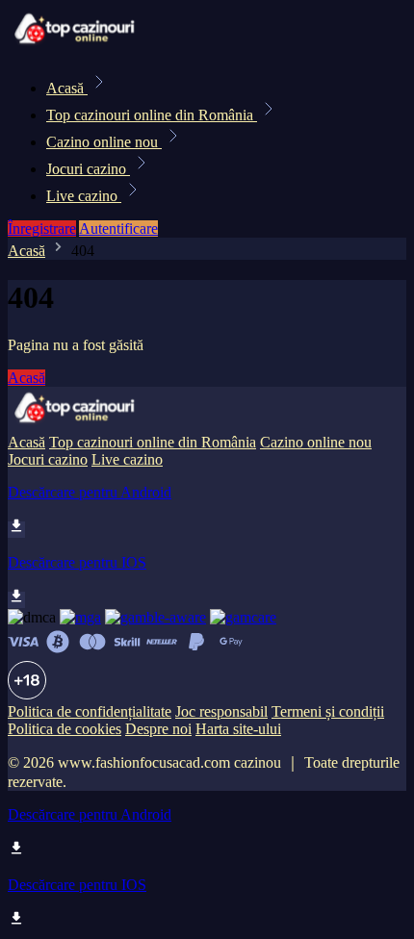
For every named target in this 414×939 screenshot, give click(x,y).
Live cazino (83, 196)
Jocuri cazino (88, 169)
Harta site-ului (238, 729)
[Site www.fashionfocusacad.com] (74, 46)
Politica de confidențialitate (89, 711)
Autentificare (118, 228)
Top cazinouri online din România (151, 115)
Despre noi (158, 729)
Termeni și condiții (328, 711)
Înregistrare (42, 228)
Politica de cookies (64, 729)
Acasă (67, 88)
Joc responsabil (221, 711)
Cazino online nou (104, 142)
